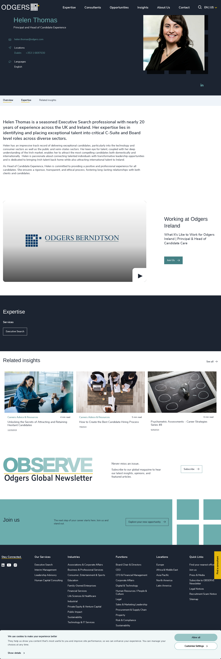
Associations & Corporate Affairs (85, 565)
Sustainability (75, 617)
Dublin (17, 53)
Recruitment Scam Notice (203, 594)
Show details (14, 653)
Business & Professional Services (85, 570)
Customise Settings (194, 646)
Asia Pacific (162, 575)
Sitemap (193, 599)
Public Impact (75, 612)
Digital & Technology (127, 586)
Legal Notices (196, 589)
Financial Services (77, 591)
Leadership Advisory (46, 575)
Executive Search (15, 331)
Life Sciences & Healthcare (82, 596)
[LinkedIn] (202, 85)
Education (73, 580)
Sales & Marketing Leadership (131, 604)
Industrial (73, 601)
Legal (118, 599)
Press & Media (197, 575)
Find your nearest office (201, 565)
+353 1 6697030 (35, 53)
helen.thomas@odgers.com (28, 39)
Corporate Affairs (125, 580)
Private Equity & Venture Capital (84, 606)
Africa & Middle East (167, 570)
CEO (118, 570)
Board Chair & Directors (128, 565)
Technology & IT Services (81, 622)
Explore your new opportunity (145, 522)
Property (120, 615)
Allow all (196, 637)
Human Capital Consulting (49, 580)
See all (209, 361)
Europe (160, 565)
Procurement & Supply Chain (131, 610)
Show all (35, 331)
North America (164, 580)
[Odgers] (20, 7)
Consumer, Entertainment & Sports (86, 575)
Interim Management (45, 570)
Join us (193, 570)
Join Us (171, 260)
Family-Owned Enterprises (82, 586)
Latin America (163, 586)
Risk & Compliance (126, 620)
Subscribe (189, 469)
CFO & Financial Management (131, 575)
